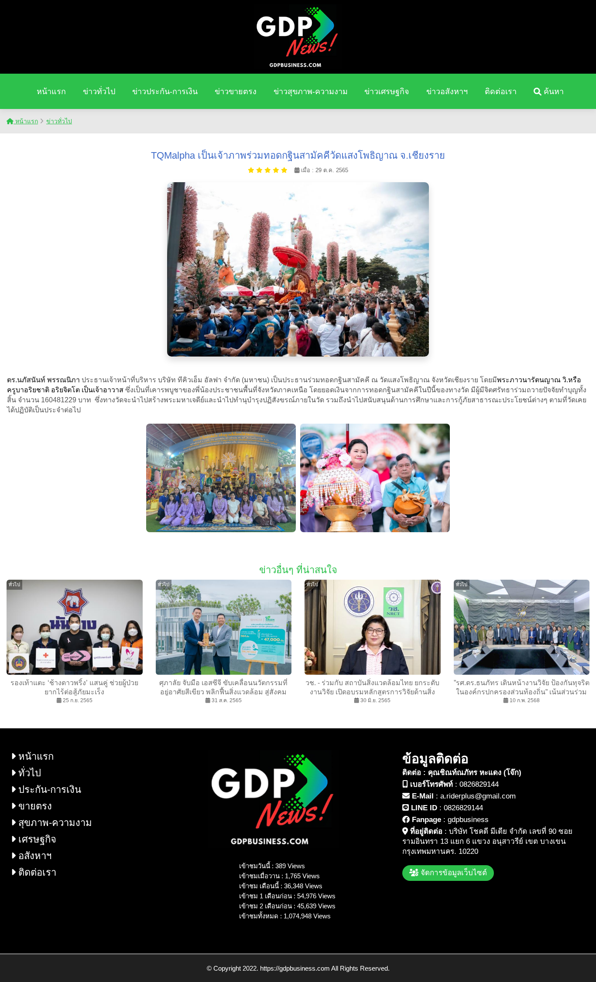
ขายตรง (34, 806)
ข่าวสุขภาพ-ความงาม (311, 91)
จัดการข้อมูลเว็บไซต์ (452, 873)
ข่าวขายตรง (236, 91)
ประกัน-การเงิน (48, 789)
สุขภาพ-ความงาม (54, 822)
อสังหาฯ (33, 855)
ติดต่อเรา (501, 91)
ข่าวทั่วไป (99, 91)
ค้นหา (552, 91)
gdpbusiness (468, 820)
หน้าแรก (51, 91)
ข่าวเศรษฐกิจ (386, 91)
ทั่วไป (28, 773)
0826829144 (479, 784)
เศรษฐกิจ (36, 839)
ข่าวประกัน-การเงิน (165, 91)
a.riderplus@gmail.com (478, 796)
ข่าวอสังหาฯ (447, 91)
